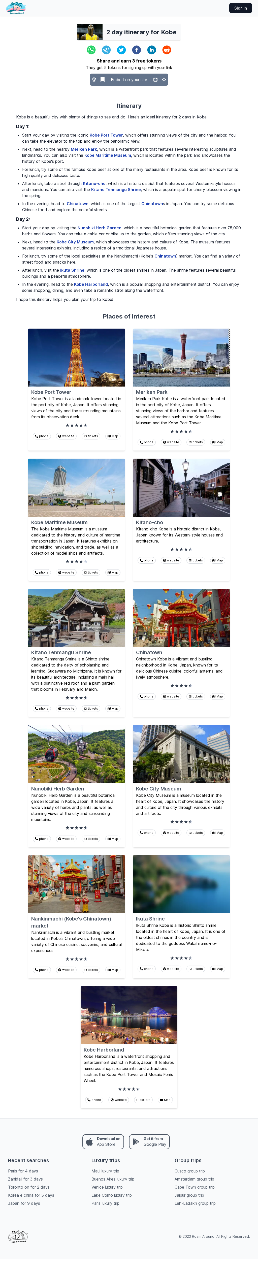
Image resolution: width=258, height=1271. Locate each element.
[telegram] (106, 49)
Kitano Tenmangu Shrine (116, 189)
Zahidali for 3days (25, 1179)
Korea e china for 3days (31, 1195)
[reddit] (166, 49)
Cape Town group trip (195, 1187)
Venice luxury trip (107, 1187)
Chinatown (77, 203)
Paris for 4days (23, 1170)
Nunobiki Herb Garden (99, 227)
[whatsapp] (91, 49)
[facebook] (136, 49)
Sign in (240, 8)
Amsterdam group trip (194, 1179)
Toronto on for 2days (29, 1187)
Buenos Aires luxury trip (112, 1179)
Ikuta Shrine (72, 270)
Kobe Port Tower (106, 135)
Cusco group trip (190, 1170)
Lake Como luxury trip (111, 1195)
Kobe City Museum (75, 241)
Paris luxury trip (105, 1203)
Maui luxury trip (105, 1170)
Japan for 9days (24, 1203)
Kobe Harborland (91, 284)
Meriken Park (84, 149)
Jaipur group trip (189, 1195)
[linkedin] (151, 49)
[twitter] (121, 49)
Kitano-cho (94, 183)
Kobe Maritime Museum (107, 155)
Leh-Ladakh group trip (195, 1203)
